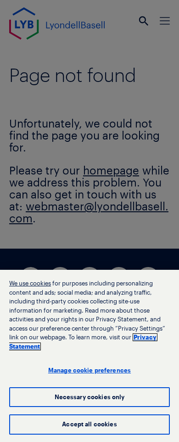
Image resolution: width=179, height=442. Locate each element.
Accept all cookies (89, 424)
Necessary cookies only (90, 397)
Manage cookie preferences (89, 370)
